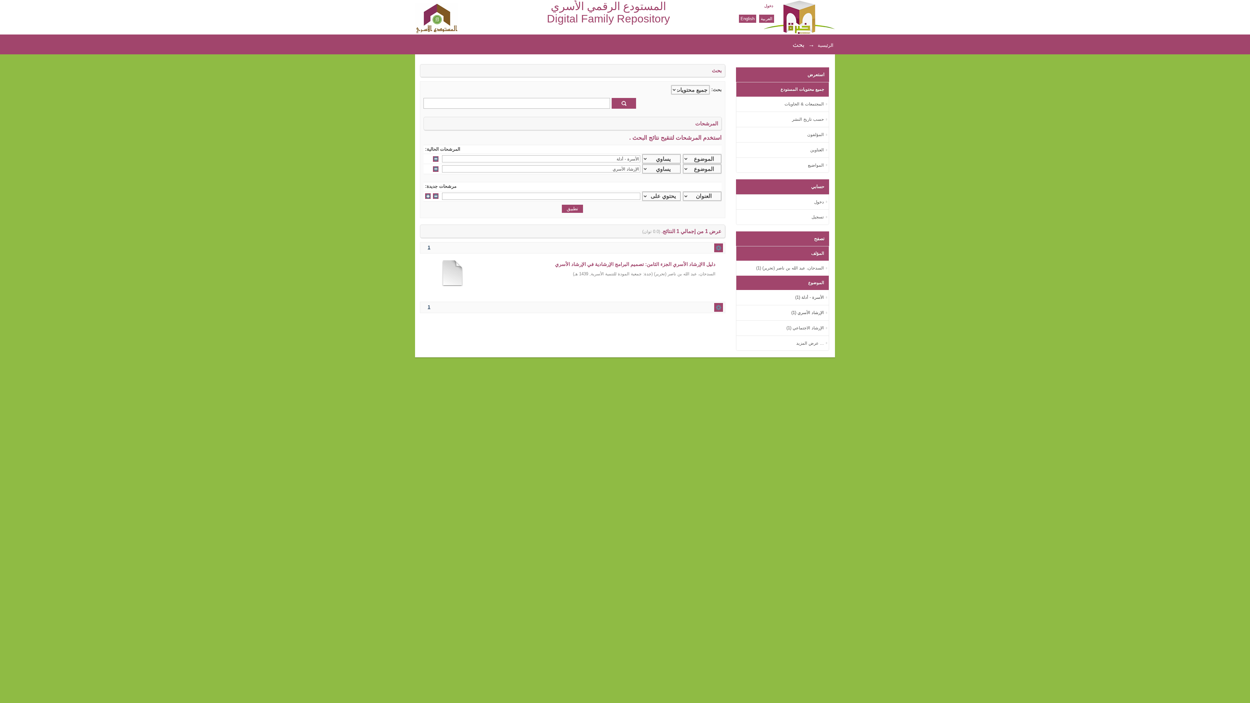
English (748, 18)
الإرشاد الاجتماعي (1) (805, 327)
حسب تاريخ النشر (808, 119)
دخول (768, 6)
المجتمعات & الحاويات (804, 104)
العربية (766, 18)
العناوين (817, 149)
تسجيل (818, 216)
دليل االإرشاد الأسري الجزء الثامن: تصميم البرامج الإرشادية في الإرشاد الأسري (635, 264)
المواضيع (816, 165)
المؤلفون (815, 134)
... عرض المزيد (810, 343)
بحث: (716, 89)
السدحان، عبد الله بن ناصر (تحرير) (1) (790, 268)
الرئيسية (825, 45)
